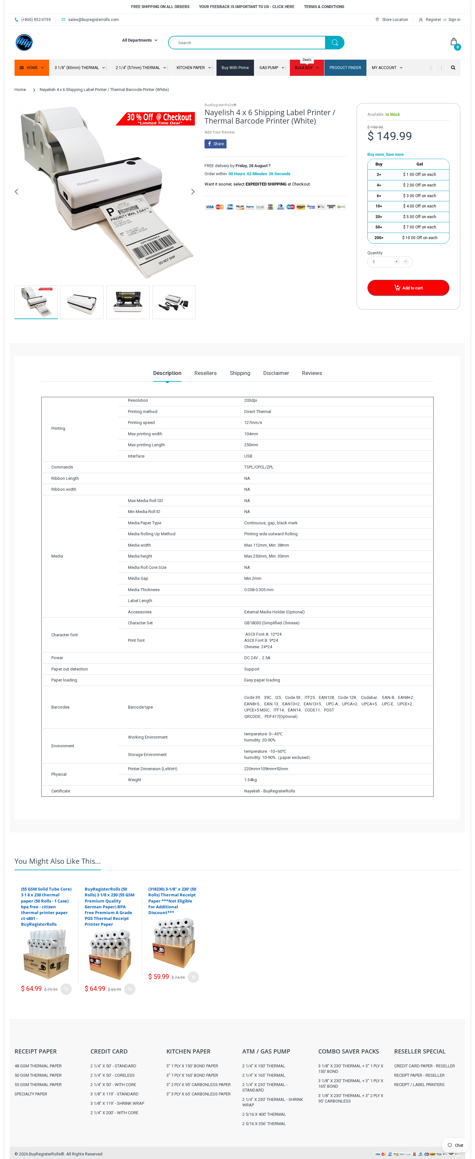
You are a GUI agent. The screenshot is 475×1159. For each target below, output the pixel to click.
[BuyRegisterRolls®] (24, 42)
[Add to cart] (66, 989)
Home (20, 89)
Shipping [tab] (240, 373)
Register (433, 19)
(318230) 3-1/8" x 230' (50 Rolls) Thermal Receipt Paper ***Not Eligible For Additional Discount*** (172, 900)
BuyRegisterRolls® (221, 105)
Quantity (375, 253)
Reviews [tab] (312, 373)
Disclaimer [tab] (276, 373)
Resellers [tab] (206, 373)
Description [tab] (167, 373)
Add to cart (412, 288)
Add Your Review (220, 132)
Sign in (454, 19)
